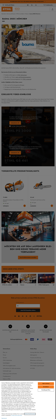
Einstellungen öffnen (45, 390)
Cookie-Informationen (16, 415)
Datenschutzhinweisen (29, 414)
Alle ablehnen (46, 386)
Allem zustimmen (46, 383)
